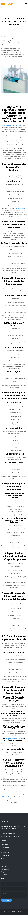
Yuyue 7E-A (16, 288)
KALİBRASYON (5, 855)
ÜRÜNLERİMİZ (4, 845)
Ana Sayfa (4, 866)
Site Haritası (4, 874)
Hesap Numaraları (6, 869)
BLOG (2, 858)
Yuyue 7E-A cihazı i (14, 738)
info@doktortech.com (9, 833)
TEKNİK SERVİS (5, 853)
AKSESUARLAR (5, 847)
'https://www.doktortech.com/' (12, 836)
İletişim (3, 872)
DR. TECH (7, 4)
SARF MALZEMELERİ (6, 850)
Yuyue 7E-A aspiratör (20, 208)
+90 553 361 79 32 (7, 831)
